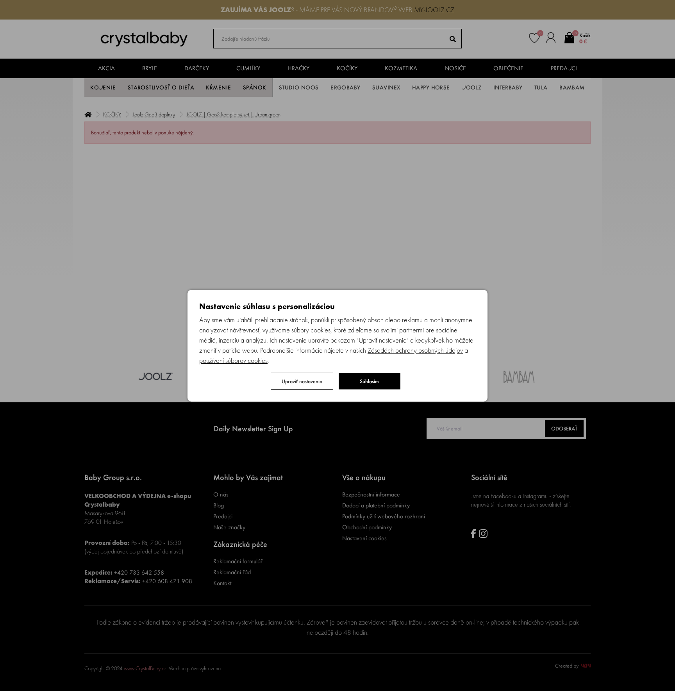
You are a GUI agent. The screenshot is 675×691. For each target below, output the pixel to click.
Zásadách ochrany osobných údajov (415, 350)
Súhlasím (369, 381)
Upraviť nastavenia (302, 381)
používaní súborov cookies (233, 360)
